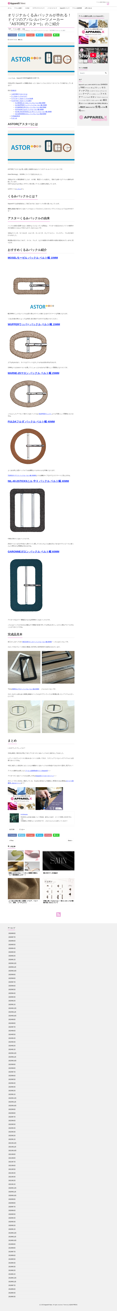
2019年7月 (12, 1251)
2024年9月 (12, 1019)
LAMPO (89, 84)
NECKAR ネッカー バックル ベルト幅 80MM (37, 642)
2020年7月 (12, 1207)
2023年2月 (12, 1090)
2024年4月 (12, 1038)
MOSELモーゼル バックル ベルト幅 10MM (30, 103)
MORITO (94, 84)
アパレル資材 (17, 8)
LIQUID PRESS (73, 1304)
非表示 (13, 90)
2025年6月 (12, 986)
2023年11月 (12, 1057)
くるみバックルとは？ (19, 96)
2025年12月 (12, 963)
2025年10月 (12, 971)
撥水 (96, 103)
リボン (93, 100)
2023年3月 (12, 1087)
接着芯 (92, 103)
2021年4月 (12, 1173)
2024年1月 (12, 1049)
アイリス (88, 88)
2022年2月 (12, 1135)
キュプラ (94, 88)
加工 (101, 100)
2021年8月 (12, 1158)
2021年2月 (12, 1180)
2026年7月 (12, 937)
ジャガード (93, 91)
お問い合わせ (88, 8)
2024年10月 (12, 1016)
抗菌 (89, 103)
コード (99, 88)
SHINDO (104, 84)
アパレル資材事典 (77, 8)
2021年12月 (12, 1143)
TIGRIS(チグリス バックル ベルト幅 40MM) (22, 475)
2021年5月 (12, 1169)
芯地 (103, 107)
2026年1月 (12, 959)
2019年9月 (12, 1244)
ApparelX (81, 84)
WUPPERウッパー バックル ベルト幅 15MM (31, 105)
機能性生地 (89, 107)
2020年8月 (12, 1203)
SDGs (98, 84)
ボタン (94, 97)
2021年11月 (12, 1147)
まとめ (14, 118)
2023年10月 (12, 1060)
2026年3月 (12, 952)
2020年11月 (12, 1192)
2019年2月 (12, 1270)
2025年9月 (12, 974)
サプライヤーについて (39, 8)
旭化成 (104, 103)
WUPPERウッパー (45, 414)
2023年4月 (12, 1083)
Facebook (13, 35)
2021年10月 (12, 1150)
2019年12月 (12, 1233)
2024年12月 (12, 1008)
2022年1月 (12, 1139)
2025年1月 (12, 1004)
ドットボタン (92, 94)
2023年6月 (12, 1075)
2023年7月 (12, 1072)
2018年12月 (12, 1278)
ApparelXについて (64, 8)
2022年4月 (12, 1128)
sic (79, 87)
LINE (56, 35)
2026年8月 (12, 933)
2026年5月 (12, 944)
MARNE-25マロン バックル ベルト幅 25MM (30, 107)
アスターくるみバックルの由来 (22, 98)
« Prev (11, 840)
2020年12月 (12, 1188)
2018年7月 (12, 1285)
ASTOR (11, 829)
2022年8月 (12, 1113)
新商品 (99, 103)
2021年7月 (12, 1162)
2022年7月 (12, 1117)
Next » (70, 840)
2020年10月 (12, 1195)
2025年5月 (12, 989)
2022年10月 (12, 1105)
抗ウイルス (84, 103)
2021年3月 (12, 1177)
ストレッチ (99, 91)
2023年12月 (12, 1053)
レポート (97, 100)
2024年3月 (12, 1042)
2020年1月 (12, 1229)
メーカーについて (52, 8)
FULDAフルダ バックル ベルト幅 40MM (29, 109)
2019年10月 (12, 1240)
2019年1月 (12, 1274)
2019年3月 (12, 1266)
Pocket (49, 35)
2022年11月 (12, 1102)
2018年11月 (12, 1281)
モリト (88, 100)
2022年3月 (12, 1132)
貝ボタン (83, 110)
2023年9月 (12, 1064)
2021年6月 (12, 1165)
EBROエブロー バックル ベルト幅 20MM (25, 689)
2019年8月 (12, 1248)
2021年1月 (12, 1184)
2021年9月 (12, 1154)
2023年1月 (12, 1094)
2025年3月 (12, 997)
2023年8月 (12, 1068)
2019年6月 (12, 1255)
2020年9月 (12, 1199)
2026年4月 (12, 948)
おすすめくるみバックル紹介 (21, 100)
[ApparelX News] (17, 3)
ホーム (9, 8)
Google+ (31, 35)
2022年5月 (12, 1124)
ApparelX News (48, 1304)
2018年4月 (12, 1293)
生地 (21, 39)
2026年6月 (12, 941)
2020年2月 (12, 1225)
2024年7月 (12, 1027)
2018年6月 (12, 1289)
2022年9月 (12, 1109)
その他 (27, 8)
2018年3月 (12, 1296)
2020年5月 (12, 1214)
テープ (86, 94)
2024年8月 (12, 1023)
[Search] (106, 73)
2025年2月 (12, 1001)
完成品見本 (15, 116)
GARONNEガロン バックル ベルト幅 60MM (30, 114)
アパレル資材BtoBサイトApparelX (36, 770)
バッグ (98, 94)
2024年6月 (12, 1031)
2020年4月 (12, 1218)
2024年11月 (12, 1012)
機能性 (83, 107)
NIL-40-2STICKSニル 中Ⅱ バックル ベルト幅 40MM (33, 111)
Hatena (40, 35)
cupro (85, 84)
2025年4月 (12, 993)
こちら (19, 189)
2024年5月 (12, 1034)
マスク (99, 97)
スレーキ (104, 91)
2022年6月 (12, 1120)
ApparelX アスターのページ (45, 776)
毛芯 (93, 107)
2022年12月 (12, 1098)
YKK (82, 87)
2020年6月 (12, 1210)
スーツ (80, 94)
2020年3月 (12, 1221)
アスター (22, 829)
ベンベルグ (86, 97)
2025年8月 (12, 978)
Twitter (22, 35)
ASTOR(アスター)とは (19, 94)
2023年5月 (12, 1079)
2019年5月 (12, 1259)
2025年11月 (12, 967)
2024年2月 (12, 1045)
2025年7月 (12, 982)
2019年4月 (12, 1263)
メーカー (83, 100)
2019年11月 (12, 1236)
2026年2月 (12, 956)
